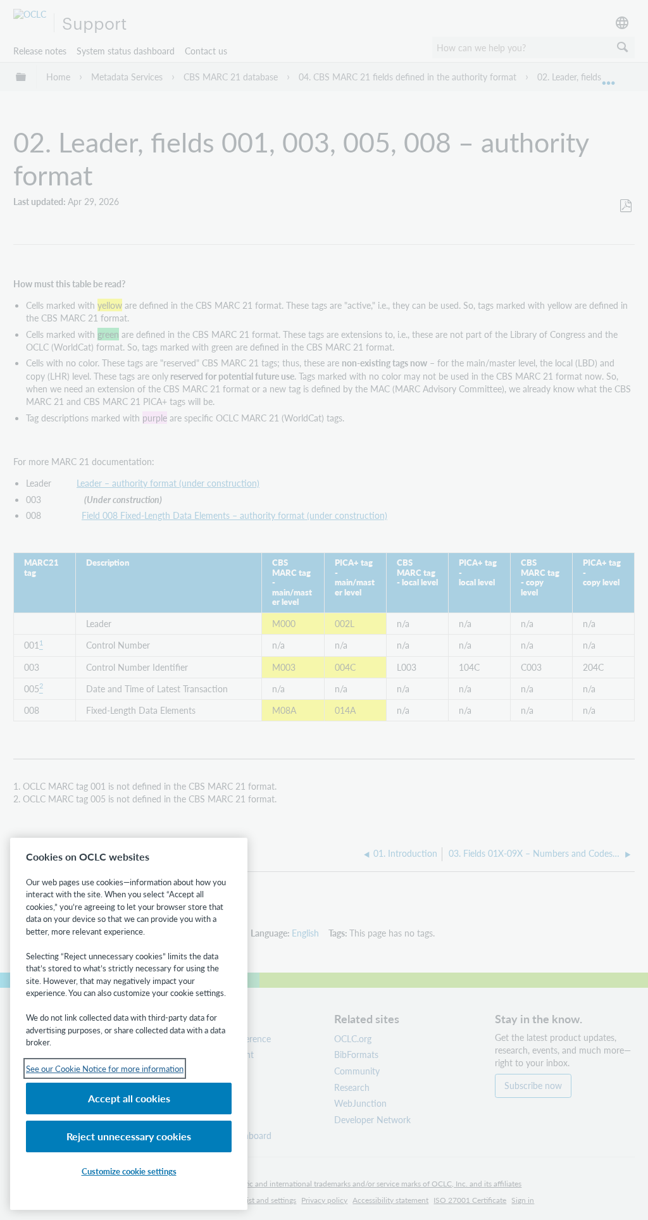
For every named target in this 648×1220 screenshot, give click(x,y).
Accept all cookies (129, 1098)
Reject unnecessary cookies (128, 1136)
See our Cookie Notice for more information (105, 1068)
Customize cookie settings (129, 1171)
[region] (128, 1024)
